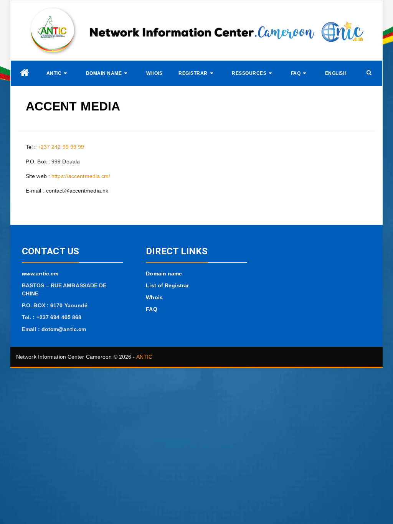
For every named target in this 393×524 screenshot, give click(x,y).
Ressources (249, 73)
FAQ (296, 73)
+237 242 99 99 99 (61, 147)
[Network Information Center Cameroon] (24, 73)
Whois (154, 73)
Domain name (104, 73)
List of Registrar (167, 285)
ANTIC (54, 73)
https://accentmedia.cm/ (80, 176)
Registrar (193, 73)
